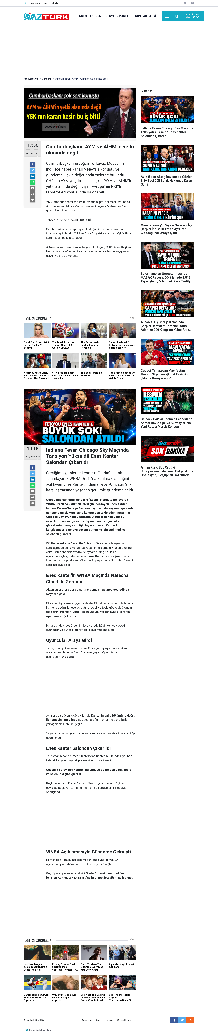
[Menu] (167, 16)
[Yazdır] (32, 194)
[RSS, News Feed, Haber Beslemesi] (190, 1020)
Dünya (110, 16)
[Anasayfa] (25, 3)
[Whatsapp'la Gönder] (32, 182)
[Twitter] (32, 170)
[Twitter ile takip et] (182, 1020)
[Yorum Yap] (32, 199)
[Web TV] (185, 3)
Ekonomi (96, 16)
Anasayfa (87, 1020)
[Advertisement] (109, 50)
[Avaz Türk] (46, 15)
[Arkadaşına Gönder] (32, 188)
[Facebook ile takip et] (174, 1020)
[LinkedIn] (32, 176)
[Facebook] (32, 164)
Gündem (81, 16)
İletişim (109, 1020)
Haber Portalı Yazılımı (40, 1030)
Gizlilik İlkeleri (124, 1020)
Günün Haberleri (51, 3)
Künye (99, 1020)
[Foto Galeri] (192, 3)
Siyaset (122, 16)
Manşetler (35, 3)
